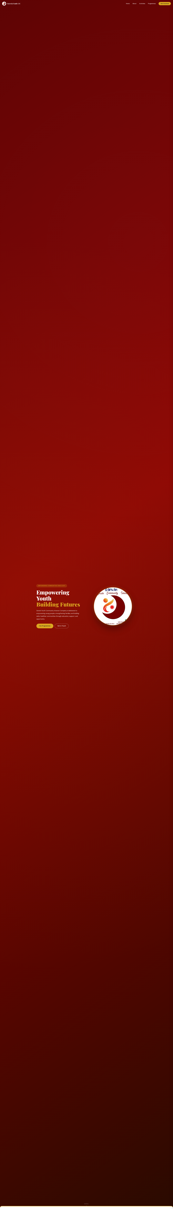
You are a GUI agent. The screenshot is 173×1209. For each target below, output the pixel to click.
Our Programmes (44, 626)
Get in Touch (61, 626)
